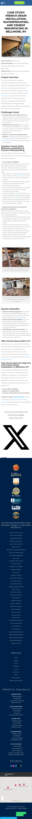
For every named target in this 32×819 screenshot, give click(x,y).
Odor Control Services (16, 623)
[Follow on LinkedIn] (16, 766)
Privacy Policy (21, 806)
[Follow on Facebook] (11, 766)
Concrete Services (16, 615)
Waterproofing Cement (16, 538)
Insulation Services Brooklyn (16, 586)
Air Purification (16, 629)
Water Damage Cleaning (16, 637)
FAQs (16, 663)
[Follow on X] (18, 766)
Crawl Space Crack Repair (16, 578)
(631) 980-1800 (19, 2)
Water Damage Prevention (16, 634)
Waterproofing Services (16, 640)
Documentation (16, 677)
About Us (16, 660)
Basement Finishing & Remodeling (16, 549)
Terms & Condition (12, 806)
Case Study (16, 672)
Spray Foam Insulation (16, 606)
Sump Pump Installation (16, 544)
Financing (16, 666)
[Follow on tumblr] (21, 766)
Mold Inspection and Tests (16, 620)
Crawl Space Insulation (16, 595)
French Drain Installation (16, 535)
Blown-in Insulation (16, 603)
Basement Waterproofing (16, 532)
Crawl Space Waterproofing (16, 552)
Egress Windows (16, 547)
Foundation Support (16, 569)
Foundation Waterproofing (16, 561)
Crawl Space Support (16, 581)
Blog (16, 657)
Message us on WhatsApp (21, 814)
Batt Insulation (16, 598)
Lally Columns (16, 572)
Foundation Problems (16, 575)
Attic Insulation (16, 589)
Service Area (16, 558)
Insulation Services (16, 643)
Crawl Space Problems (16, 583)
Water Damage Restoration (16, 632)
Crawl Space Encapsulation (16, 555)
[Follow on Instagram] (14, 766)
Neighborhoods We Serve (16, 680)
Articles (16, 669)
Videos (16, 674)
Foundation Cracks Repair (16, 566)
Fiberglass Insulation (16, 600)
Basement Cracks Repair (16, 541)
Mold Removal (16, 617)
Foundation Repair (16, 563)
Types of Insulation (16, 609)
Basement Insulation (16, 592)
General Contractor (16, 612)
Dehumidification (16, 626)
